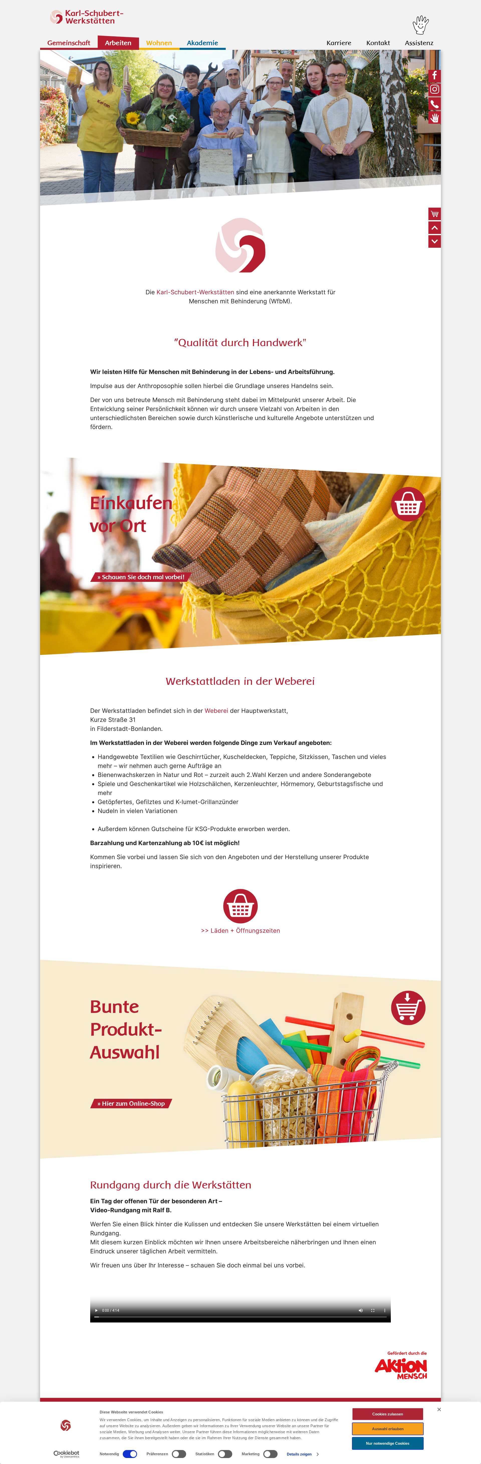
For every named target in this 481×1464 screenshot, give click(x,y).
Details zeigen (299, 1454)
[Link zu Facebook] (435, 76)
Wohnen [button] (159, 43)
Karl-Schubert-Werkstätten (195, 292)
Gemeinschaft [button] (69, 43)
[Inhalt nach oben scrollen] (434, 227)
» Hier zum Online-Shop (131, 1103)
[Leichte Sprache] (435, 117)
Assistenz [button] (419, 43)
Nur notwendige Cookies (387, 1443)
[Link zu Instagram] (435, 90)
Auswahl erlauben (388, 1429)
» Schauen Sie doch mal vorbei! (141, 577)
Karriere (339, 43)
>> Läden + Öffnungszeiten (240, 930)
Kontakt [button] (378, 43)
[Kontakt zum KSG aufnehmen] (435, 103)
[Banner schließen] (439, 1409)
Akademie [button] (202, 43)
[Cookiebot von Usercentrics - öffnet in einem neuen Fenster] (66, 1454)
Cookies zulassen (387, 1414)
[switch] (179, 1454)
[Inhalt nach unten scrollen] (434, 241)
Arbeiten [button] (118, 43)
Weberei (216, 710)
